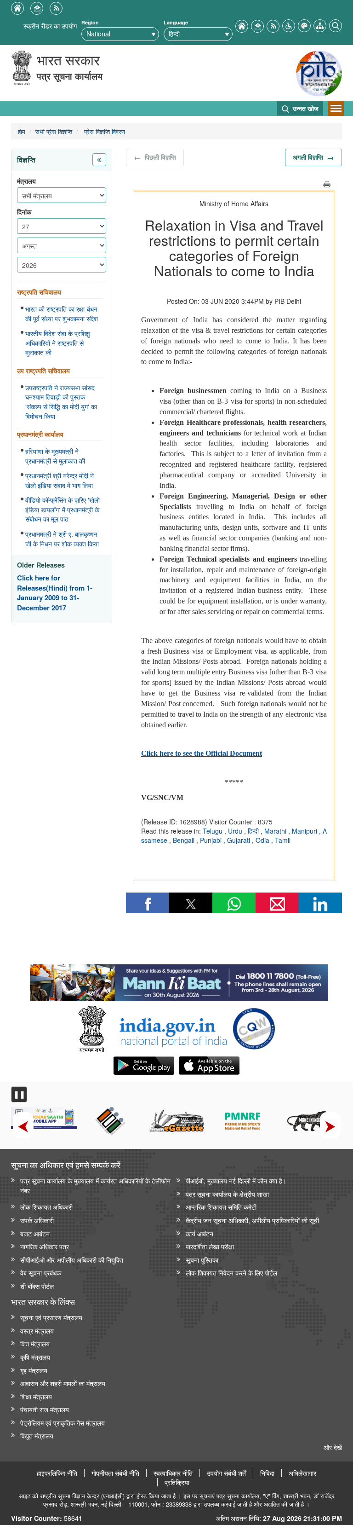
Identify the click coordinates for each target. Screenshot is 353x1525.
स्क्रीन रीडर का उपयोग (50, 25)
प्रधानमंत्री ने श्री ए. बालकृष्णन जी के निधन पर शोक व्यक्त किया (62, 538)
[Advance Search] (335, 24)
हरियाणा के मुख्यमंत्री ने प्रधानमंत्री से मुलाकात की (55, 455)
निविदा (267, 1473)
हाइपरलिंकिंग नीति (57, 1473)
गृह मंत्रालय (33, 1370)
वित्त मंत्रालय (35, 1343)
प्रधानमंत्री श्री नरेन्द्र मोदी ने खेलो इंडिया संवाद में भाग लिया (59, 480)
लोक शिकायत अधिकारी (46, 1207)
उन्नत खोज (305, 108)
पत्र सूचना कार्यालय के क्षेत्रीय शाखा (227, 1194)
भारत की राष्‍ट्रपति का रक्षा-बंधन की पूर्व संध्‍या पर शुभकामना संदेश (61, 313)
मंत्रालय (26, 181)
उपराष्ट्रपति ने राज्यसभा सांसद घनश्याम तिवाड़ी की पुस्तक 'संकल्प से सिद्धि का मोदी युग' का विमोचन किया (61, 402)
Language (176, 22)
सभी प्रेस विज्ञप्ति (53, 131)
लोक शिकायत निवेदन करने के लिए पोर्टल (231, 1272)
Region (90, 22)
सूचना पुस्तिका (202, 1259)
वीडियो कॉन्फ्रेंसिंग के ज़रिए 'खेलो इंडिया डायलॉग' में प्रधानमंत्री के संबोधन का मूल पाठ (62, 509)
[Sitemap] (320, 24)
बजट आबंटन (35, 1233)
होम (21, 131)
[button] (288, 24)
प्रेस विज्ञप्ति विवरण (103, 131)
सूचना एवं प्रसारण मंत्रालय (51, 1317)
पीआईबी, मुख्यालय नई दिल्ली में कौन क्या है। (236, 1180)
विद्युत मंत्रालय (36, 1435)
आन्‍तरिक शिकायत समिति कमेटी (221, 1207)
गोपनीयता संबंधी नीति (115, 1473)
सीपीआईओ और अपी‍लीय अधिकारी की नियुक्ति (71, 1259)
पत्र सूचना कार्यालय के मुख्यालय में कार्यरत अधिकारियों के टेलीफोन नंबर (95, 1185)
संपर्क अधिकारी (37, 1220)
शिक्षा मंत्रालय (36, 1396)
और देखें (333, 1447)
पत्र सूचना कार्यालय (69, 75)
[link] (178, 980)
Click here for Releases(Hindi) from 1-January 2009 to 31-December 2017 (54, 593)
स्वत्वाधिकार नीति (173, 1473)
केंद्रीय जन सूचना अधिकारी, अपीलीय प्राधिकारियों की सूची (252, 1220)
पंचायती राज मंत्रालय (44, 1409)
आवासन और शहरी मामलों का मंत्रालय (62, 1383)
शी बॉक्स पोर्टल (37, 1286)
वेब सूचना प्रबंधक (40, 1272)
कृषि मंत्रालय (35, 1357)
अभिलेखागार (302, 1473)
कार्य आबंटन (199, 1233)
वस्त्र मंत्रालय (37, 1330)
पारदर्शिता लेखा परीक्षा (210, 1246)
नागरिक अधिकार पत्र (44, 1246)
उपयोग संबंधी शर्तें (226, 1473)
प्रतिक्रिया (177, 1482)
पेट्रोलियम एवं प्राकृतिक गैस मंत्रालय (62, 1422)
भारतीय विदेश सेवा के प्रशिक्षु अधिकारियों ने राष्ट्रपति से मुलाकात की (57, 343)
